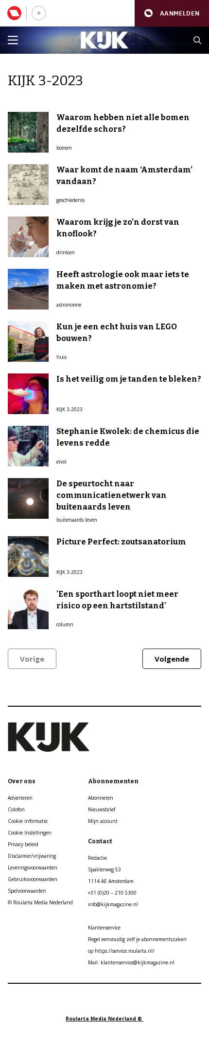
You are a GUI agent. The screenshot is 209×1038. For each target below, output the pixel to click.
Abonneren (100, 797)
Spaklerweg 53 (104, 869)
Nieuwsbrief (101, 809)
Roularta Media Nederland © (104, 1018)
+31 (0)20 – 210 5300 (112, 892)
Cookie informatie (28, 821)
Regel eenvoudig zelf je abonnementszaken (137, 939)
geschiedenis (70, 200)
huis (61, 357)
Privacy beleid (23, 844)
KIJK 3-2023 (69, 409)
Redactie (97, 857)
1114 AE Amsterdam (111, 881)
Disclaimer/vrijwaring (32, 855)
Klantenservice (104, 927)
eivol (61, 461)
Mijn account (103, 821)
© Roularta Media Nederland (40, 902)
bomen (64, 147)
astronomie (68, 304)
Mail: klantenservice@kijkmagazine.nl (131, 962)
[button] (172, 13)
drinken (65, 252)
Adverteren (20, 797)
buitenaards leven (76, 519)
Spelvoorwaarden (27, 890)
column (64, 624)
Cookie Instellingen (30, 832)
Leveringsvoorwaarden (32, 867)
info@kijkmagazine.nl (113, 904)
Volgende (172, 659)
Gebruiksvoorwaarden (32, 879)
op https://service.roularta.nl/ (121, 950)
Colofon (16, 809)
